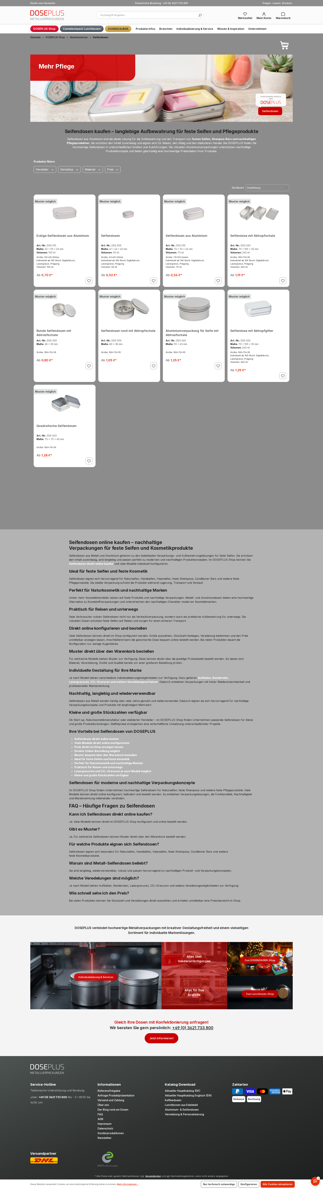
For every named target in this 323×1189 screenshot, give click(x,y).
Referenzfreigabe (109, 1090)
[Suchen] (200, 15)
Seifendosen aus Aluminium (186, 235)
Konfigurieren (249, 1184)
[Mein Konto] (264, 15)
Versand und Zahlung (111, 1100)
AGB (100, 1119)
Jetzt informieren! (161, 1038)
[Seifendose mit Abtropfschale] (258, 212)
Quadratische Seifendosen (57, 426)
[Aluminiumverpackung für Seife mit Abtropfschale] (194, 307)
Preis (110, 169)
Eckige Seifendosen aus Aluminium (63, 235)
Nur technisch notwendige (219, 1184)
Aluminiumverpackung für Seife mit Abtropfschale (192, 332)
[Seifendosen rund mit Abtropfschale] (129, 307)
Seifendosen (270, 111)
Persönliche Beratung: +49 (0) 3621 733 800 (161, 3)
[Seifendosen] (129, 212)
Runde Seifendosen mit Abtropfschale (54, 332)
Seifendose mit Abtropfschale (252, 235)
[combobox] (150, 15)
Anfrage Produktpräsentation (116, 1095)
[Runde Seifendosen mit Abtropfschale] (65, 307)
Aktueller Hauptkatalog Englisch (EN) (188, 1095)
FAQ (100, 1114)
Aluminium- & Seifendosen (182, 1109)
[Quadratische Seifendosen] (65, 403)
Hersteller (42, 169)
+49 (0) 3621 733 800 (192, 1027)
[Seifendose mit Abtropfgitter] (258, 307)
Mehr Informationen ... (128, 1184)
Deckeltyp (67, 169)
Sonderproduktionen (111, 1133)
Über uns (103, 1105)
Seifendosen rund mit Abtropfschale (128, 331)
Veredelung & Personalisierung (184, 1114)
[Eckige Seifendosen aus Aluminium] (65, 212)
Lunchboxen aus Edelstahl (181, 1105)
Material (90, 169)
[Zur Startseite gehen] (47, 15)
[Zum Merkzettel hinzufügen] (89, 280)
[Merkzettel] (245, 15)
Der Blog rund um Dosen (113, 1109)
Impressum (105, 1123)
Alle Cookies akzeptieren (278, 1184)
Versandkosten (153, 1176)
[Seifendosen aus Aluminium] (194, 212)
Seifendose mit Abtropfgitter (251, 331)
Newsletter (105, 1138)
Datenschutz (105, 1128)
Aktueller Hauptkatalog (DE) (182, 1090)
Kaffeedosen (173, 1100)
